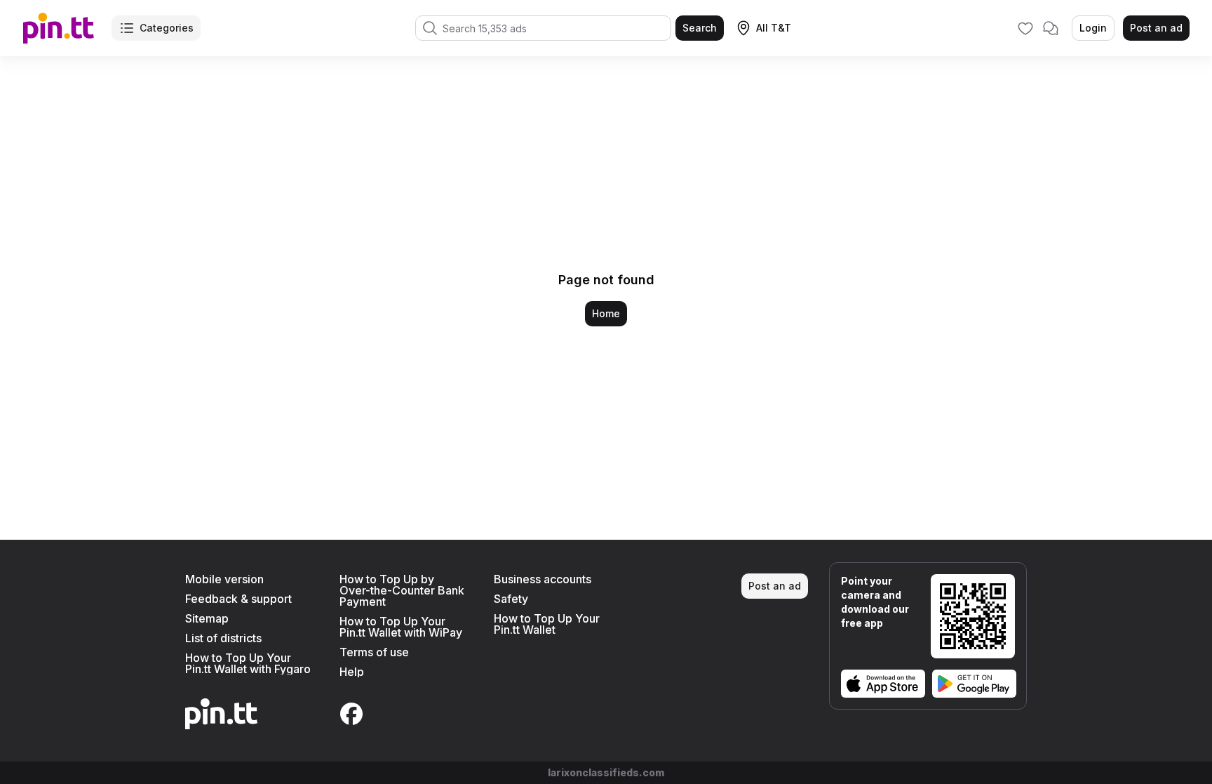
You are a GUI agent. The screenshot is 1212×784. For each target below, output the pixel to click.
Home (606, 313)
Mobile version (224, 579)
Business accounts (542, 579)
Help (351, 671)
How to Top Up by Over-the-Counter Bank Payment (401, 590)
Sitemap (207, 618)
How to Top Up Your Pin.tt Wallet (547, 624)
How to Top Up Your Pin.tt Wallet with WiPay (400, 627)
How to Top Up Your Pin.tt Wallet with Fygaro (248, 663)
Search (699, 28)
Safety (511, 598)
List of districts (223, 638)
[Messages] (1050, 28)
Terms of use (374, 652)
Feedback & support (238, 598)
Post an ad (1156, 28)
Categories (167, 28)
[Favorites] (1025, 28)
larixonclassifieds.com (606, 772)
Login (1093, 28)
